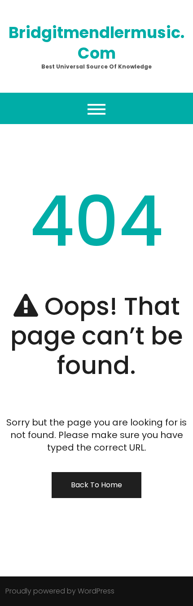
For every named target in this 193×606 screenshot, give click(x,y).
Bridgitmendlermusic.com (96, 42)
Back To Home (96, 485)
